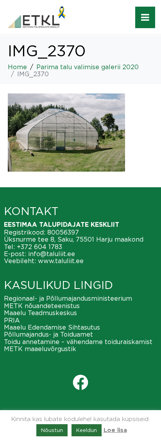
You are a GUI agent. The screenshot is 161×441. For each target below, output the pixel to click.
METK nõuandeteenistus (42, 305)
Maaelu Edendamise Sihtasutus (52, 327)
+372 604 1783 (39, 246)
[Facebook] (80, 382)
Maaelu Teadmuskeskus (40, 312)
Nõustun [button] (52, 430)
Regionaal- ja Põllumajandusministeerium (68, 298)
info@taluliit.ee (51, 253)
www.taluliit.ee (61, 260)
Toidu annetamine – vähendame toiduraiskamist (78, 341)
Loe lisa (115, 430)
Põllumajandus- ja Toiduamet (48, 334)
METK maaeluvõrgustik (40, 348)
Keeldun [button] (86, 430)
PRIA (12, 320)
